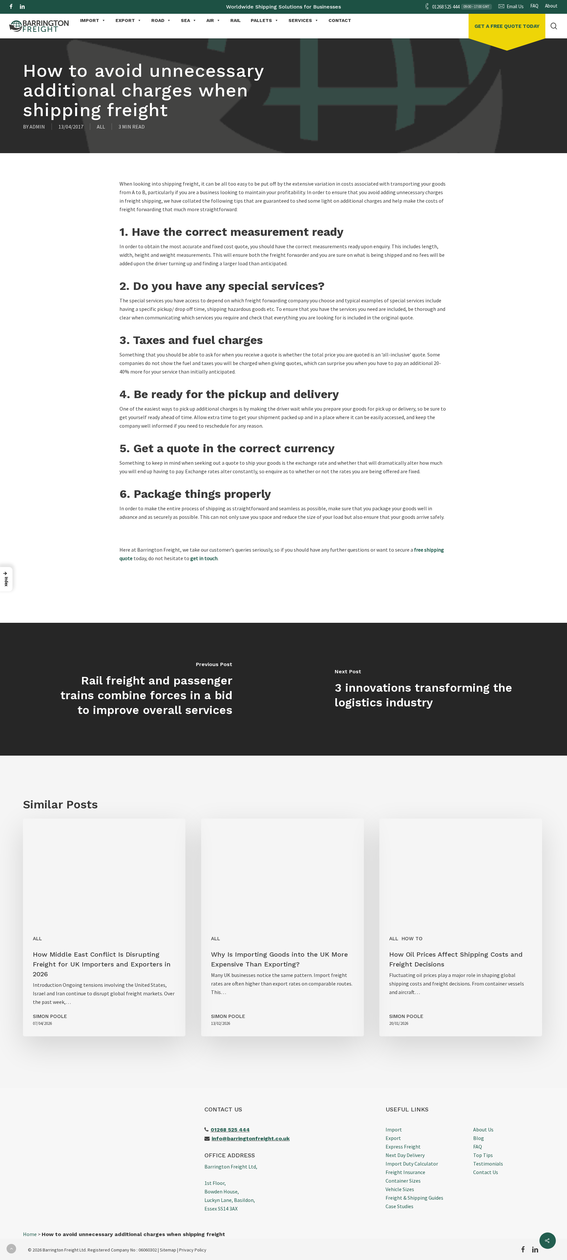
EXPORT (125, 20)
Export (393, 1138)
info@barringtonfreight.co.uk (251, 1138)
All (101, 126)
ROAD (157, 20)
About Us (483, 1129)
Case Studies (399, 1206)
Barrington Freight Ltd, (230, 1166)
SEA (185, 20)
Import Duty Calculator (412, 1163)
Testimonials (488, 1163)
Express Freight (403, 1146)
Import (394, 1129)
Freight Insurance (405, 1172)
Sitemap (168, 1250)
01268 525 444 (230, 1130)
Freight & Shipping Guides (414, 1197)
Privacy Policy (192, 1250)
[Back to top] (11, 1248)
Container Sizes (403, 1180)
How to (412, 939)
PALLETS (261, 20)
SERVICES (300, 20)
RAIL (235, 20)
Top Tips (483, 1155)
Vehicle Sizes (400, 1189)
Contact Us (485, 1172)
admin (37, 126)
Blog (478, 1138)
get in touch (204, 558)
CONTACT (339, 20)
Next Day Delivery (405, 1155)
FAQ (477, 1146)
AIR (210, 20)
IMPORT (89, 20)
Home (30, 1234)
